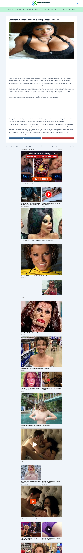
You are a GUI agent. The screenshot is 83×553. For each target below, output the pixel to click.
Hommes (29, 9)
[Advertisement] (41, 68)
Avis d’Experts (72, 9)
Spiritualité (57, 9)
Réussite (50, 9)
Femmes (36, 9)
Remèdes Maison (10, 9)
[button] (77, 3)
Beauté (43, 9)
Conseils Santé (20, 9)
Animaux (64, 9)
